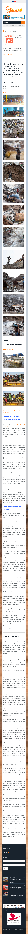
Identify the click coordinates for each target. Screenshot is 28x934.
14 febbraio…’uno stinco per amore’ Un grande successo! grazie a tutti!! (17, 888)
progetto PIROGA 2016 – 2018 (10, 349)
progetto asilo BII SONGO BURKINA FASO (13, 92)
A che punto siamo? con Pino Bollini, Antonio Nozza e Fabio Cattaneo (16, 895)
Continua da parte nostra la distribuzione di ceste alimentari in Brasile (17, 881)
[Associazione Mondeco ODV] (14, 9)
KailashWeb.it (14, 931)
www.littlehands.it (7, 54)
